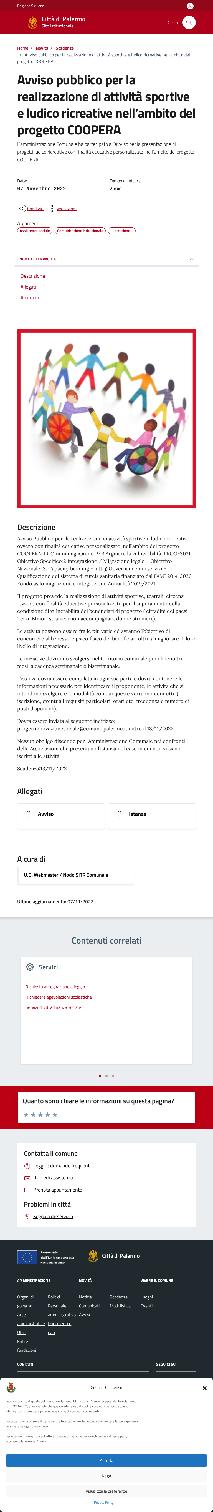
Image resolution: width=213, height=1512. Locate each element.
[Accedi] (190, 6)
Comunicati (89, 1305)
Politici (54, 1296)
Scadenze (119, 1296)
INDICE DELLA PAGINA (37, 259)
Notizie (85, 1296)
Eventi (147, 1305)
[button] (204, 1387)
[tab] (100, 1076)
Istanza (137, 814)
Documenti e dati (59, 1328)
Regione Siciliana (30, 6)
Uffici (21, 1332)
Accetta (106, 1460)
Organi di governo (25, 1301)
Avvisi (84, 1314)
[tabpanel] (106, 1014)
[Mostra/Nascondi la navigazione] (6, 22)
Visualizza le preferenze (106, 1491)
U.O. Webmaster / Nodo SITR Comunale (66, 875)
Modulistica (120, 1305)
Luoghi (147, 1296)
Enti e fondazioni (26, 1345)
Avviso (46, 814)
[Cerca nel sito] (189, 22)
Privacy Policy (103, 1502)
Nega (106, 1476)
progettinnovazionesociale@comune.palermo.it (72, 728)
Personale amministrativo (62, 1310)
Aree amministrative (31, 1319)
